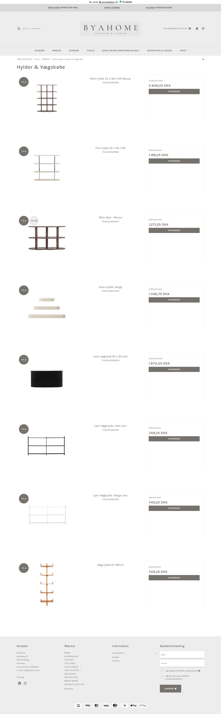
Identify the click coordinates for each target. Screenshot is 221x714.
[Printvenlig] (203, 59)
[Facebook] (20, 683)
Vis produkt (174, 91)
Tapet (183, 50)
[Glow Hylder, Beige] (47, 313)
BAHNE (67, 653)
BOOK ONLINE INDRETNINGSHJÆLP (120, 50)
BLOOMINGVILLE (71, 656)
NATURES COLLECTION (74, 684)
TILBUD (90, 50)
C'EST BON (69, 660)
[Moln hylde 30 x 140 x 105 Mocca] (47, 105)
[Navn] (182, 654)
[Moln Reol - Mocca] (47, 244)
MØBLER (56, 50)
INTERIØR (74, 50)
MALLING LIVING (71, 677)
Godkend (169, 688)
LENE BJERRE (70, 674)
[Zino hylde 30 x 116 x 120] (47, 174)
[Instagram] (26, 683)
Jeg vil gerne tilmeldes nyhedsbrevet (184, 670)
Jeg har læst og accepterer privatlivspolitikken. (177, 677)
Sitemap (20, 677)
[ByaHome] (110, 28)
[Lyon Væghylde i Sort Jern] (47, 452)
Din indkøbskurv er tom (175, 28)
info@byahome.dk (31, 670)
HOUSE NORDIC (71, 667)
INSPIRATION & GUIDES (159, 50)
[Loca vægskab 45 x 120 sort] (47, 383)
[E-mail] (182, 663)
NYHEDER (39, 50)
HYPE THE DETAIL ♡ (72, 670)
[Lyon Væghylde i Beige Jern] (47, 522)
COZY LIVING (69, 663)
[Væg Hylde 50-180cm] (47, 591)
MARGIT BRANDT (71, 681)
